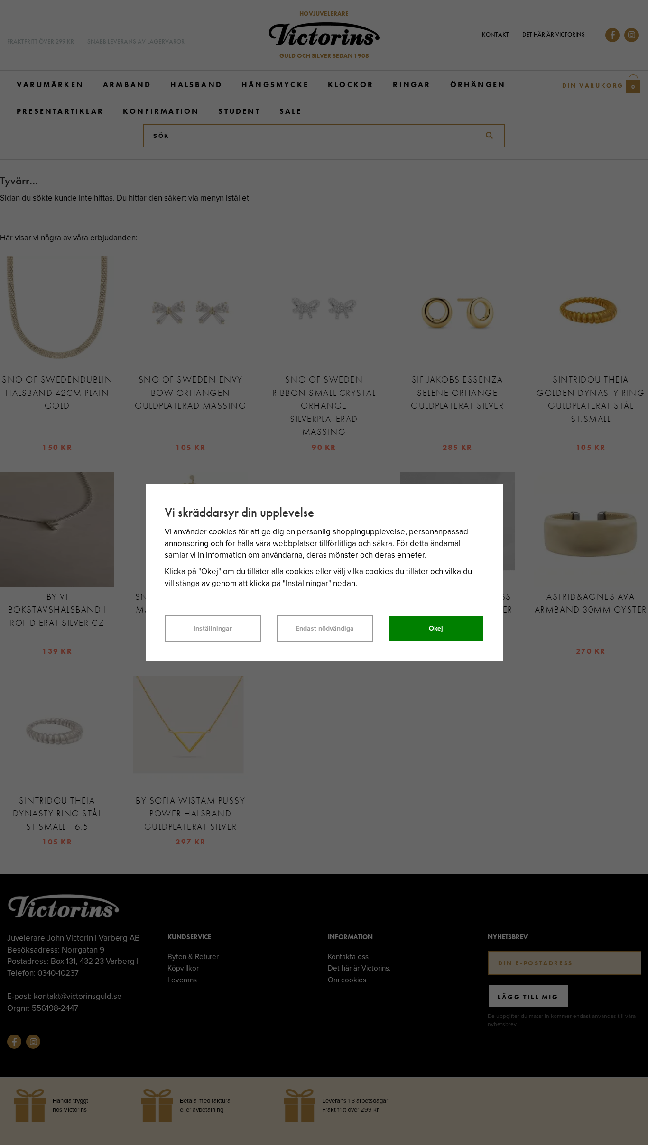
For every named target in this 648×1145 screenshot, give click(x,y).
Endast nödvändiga (325, 628)
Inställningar (213, 628)
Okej (436, 628)
